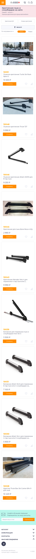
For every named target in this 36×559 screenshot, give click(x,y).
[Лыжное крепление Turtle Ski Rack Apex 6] (18, 53)
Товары (30, 31)
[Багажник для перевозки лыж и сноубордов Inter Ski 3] (18, 311)
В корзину (10, 84)
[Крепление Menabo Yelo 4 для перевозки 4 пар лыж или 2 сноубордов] (18, 258)
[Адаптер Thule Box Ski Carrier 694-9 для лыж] (18, 467)
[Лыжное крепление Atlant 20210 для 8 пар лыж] (18, 156)
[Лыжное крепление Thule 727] (18, 106)
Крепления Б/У (9, 21)
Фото (21, 31)
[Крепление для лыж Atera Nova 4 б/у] (18, 208)
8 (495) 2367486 (25, 3)
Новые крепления (26, 21)
